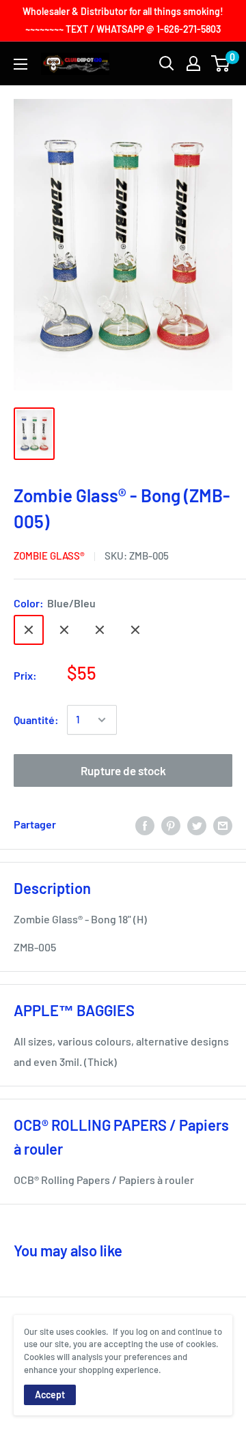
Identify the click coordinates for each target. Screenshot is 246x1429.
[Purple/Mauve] (99, 630)
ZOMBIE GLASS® (49, 555)
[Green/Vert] (64, 630)
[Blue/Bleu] (28, 630)
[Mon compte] (193, 63)
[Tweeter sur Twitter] (196, 824)
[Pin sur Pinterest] (170, 824)
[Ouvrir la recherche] (166, 63)
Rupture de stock (123, 770)
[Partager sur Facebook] (144, 824)
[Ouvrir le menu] (20, 64)
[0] (221, 63)
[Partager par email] (222, 824)
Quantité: (36, 719)
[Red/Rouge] (135, 630)
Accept (50, 1394)
